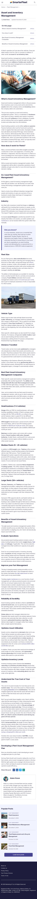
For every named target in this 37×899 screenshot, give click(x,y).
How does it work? (17, 33)
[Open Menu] (2, 2)
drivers (31, 262)
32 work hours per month (26, 280)
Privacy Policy (5, 870)
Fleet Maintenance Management (19, 824)
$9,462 (19, 414)
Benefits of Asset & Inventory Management (17, 44)
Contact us (4, 868)
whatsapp (23, 770)
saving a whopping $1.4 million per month (13, 732)
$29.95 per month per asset (16, 425)
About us (3, 865)
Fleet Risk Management (16, 846)
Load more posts (18, 854)
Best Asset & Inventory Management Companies (17, 38)
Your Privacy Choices (7, 873)
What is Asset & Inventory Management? (17, 28)
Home (3, 7)
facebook (14, 770)
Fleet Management (12, 7)
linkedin (17, 770)
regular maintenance (13, 579)
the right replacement (21, 573)
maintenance (5, 221)
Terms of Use (4, 875)
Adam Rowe (6, 19)
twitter (20, 770)
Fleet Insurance (14, 815)
